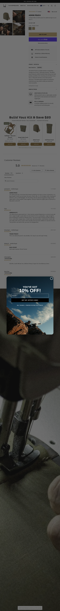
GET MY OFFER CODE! (30, 300)
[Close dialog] (51, 278)
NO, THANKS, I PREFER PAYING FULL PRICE (30, 305)
